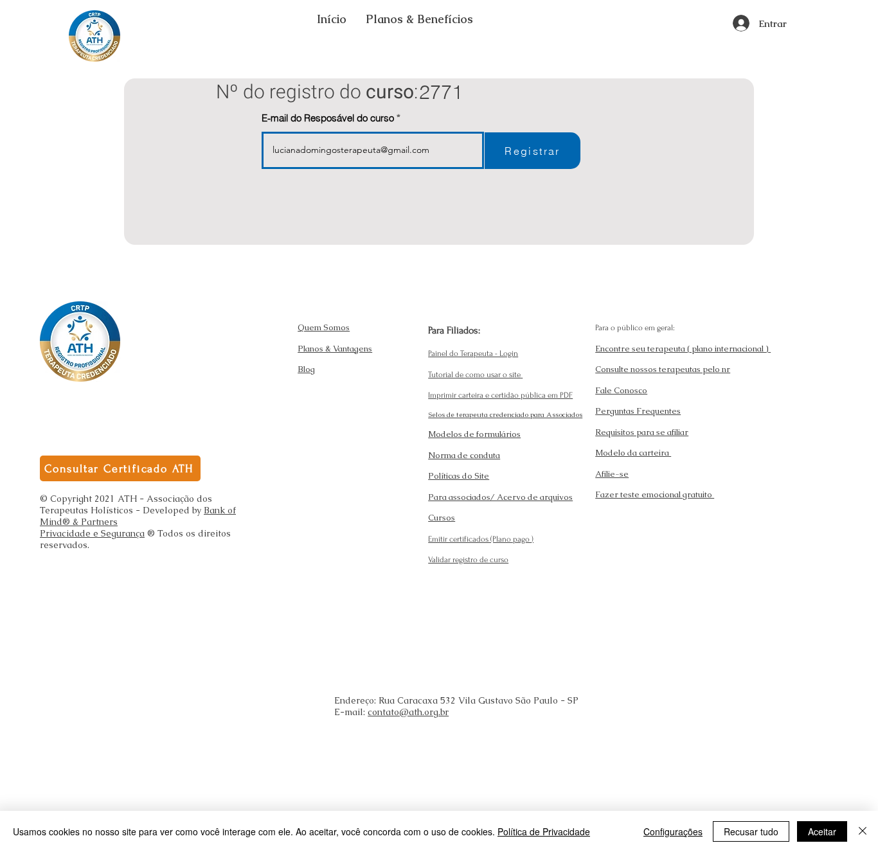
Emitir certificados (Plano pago (480, 539)
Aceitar (822, 831)
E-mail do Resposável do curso (328, 118)
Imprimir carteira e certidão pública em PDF (500, 395)
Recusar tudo (751, 831)
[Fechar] (862, 831)
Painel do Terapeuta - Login (473, 353)
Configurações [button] (673, 831)
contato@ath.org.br (408, 712)
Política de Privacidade (543, 831)
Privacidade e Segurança (92, 533)
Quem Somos (324, 327)
